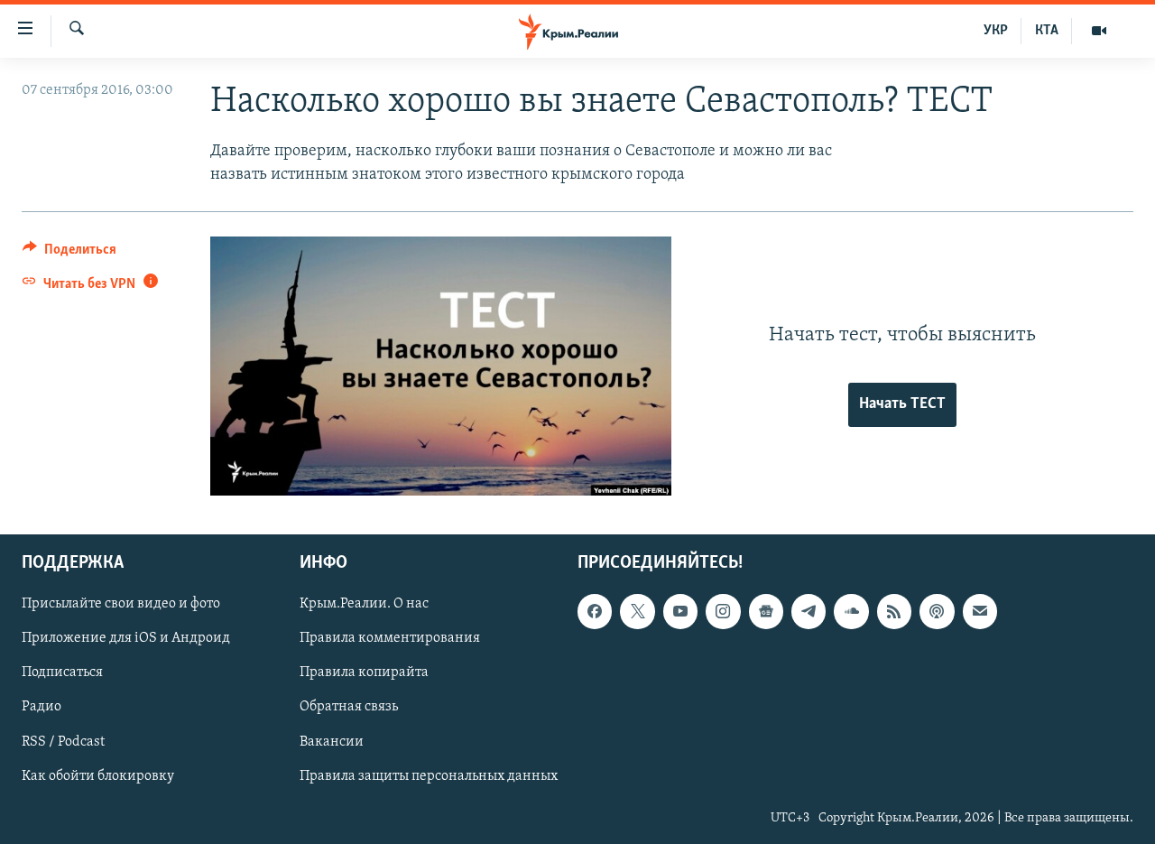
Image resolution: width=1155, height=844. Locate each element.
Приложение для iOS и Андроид (126, 639)
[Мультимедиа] (1099, 30)
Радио (41, 707)
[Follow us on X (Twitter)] (637, 612)
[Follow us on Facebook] (595, 612)
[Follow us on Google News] (766, 612)
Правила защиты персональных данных (429, 776)
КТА (1046, 30)
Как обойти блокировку (98, 776)
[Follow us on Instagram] (723, 612)
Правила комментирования (390, 639)
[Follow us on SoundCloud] (851, 612)
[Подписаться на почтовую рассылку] (980, 612)
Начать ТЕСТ (902, 404)
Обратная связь (349, 707)
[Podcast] (936, 612)
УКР (996, 30)
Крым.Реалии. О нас (364, 605)
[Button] (69, 254)
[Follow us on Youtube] (680, 612)
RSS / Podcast (63, 742)
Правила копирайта (364, 673)
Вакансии (332, 742)
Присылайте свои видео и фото (121, 605)
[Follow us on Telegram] (808, 612)
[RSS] (894, 612)
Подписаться (62, 673)
